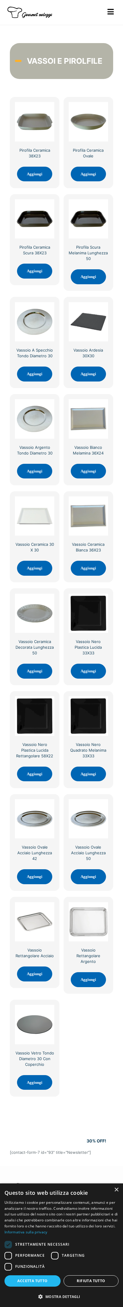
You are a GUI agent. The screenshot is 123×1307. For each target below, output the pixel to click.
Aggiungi (34, 174)
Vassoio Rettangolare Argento (88, 956)
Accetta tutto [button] (32, 1280)
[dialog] (61, 1245)
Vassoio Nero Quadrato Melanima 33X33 (88, 750)
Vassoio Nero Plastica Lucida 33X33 (88, 647)
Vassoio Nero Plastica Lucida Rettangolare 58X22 (34, 750)
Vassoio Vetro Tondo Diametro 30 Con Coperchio (35, 1059)
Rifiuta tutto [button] (91, 1280)
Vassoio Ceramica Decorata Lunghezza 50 (35, 647)
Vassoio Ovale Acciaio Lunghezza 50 (88, 853)
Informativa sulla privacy (25, 1232)
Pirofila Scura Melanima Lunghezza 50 (88, 253)
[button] (61, 1296)
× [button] (116, 1190)
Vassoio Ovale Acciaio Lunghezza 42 (34, 853)
